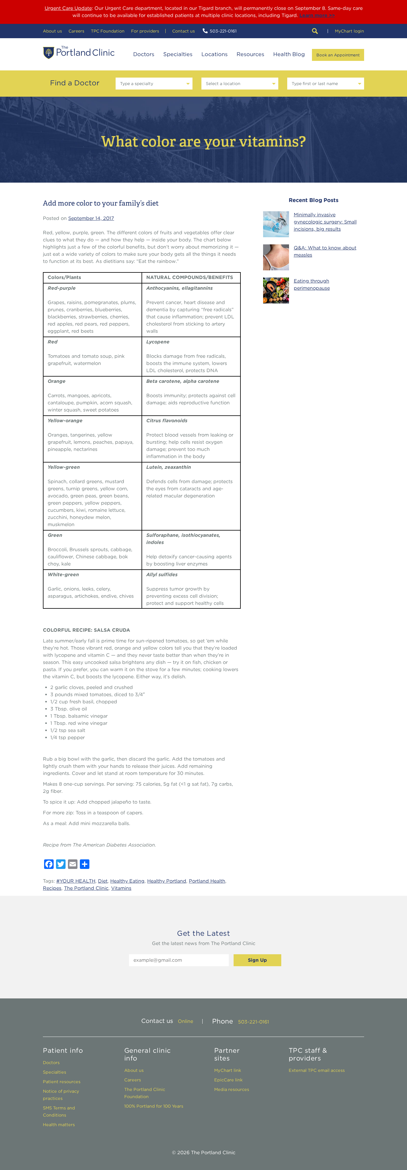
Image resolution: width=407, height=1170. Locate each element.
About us (52, 31)
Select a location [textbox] (223, 83)
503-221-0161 (223, 31)
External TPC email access (317, 1070)
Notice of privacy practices (61, 1095)
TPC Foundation (108, 31)
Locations (214, 54)
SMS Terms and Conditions (59, 1111)
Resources (250, 54)
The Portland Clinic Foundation (144, 1093)
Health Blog (289, 54)
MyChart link (227, 1070)
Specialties (177, 54)
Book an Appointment (338, 55)
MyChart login (349, 31)
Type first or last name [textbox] (315, 83)
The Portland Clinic (78, 52)
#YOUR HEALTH (75, 881)
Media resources (231, 1089)
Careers (76, 31)
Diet (103, 881)
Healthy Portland (166, 881)
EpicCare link (228, 1079)
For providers (145, 31)
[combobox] (154, 84)
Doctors (143, 54)
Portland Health (207, 881)
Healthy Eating (127, 881)
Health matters (59, 1124)
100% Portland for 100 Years (153, 1106)
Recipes (52, 888)
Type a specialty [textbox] (136, 83)
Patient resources (61, 1081)
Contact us (183, 31)
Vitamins (121, 888)
